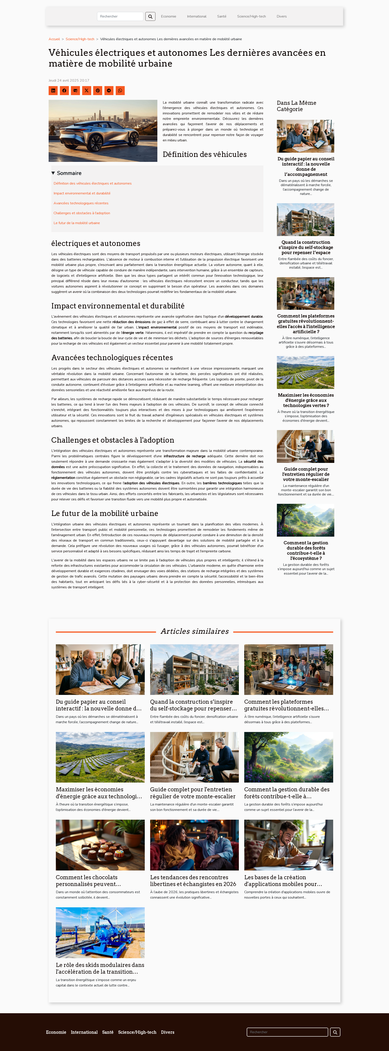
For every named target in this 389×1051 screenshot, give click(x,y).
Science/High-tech (251, 16)
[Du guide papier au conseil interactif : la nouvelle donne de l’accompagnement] (305, 136)
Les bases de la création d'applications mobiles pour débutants (280, 884)
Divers (282, 16)
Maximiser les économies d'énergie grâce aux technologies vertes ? (306, 400)
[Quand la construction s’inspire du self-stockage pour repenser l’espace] (305, 219)
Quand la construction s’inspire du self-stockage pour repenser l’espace (306, 247)
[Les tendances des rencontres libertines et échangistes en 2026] (194, 844)
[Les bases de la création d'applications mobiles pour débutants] (288, 844)
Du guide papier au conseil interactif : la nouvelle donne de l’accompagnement (306, 166)
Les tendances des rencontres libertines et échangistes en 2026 (193, 880)
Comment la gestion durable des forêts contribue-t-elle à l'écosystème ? (306, 550)
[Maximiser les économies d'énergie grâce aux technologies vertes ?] (305, 372)
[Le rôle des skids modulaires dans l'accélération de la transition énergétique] (100, 932)
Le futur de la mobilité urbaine (77, 223)
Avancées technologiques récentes (81, 203)
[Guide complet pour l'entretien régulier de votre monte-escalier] (305, 446)
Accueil (54, 39)
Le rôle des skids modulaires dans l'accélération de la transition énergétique (100, 972)
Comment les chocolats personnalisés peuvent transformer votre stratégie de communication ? (96, 887)
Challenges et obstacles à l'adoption (82, 213)
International (196, 16)
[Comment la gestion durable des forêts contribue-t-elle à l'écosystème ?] (305, 520)
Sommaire (69, 173)
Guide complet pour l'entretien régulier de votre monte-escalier (306, 474)
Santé (221, 16)
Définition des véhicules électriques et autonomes (93, 183)
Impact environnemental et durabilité (82, 193)
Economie (168, 16)
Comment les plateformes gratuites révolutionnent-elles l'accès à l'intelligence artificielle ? (306, 323)
